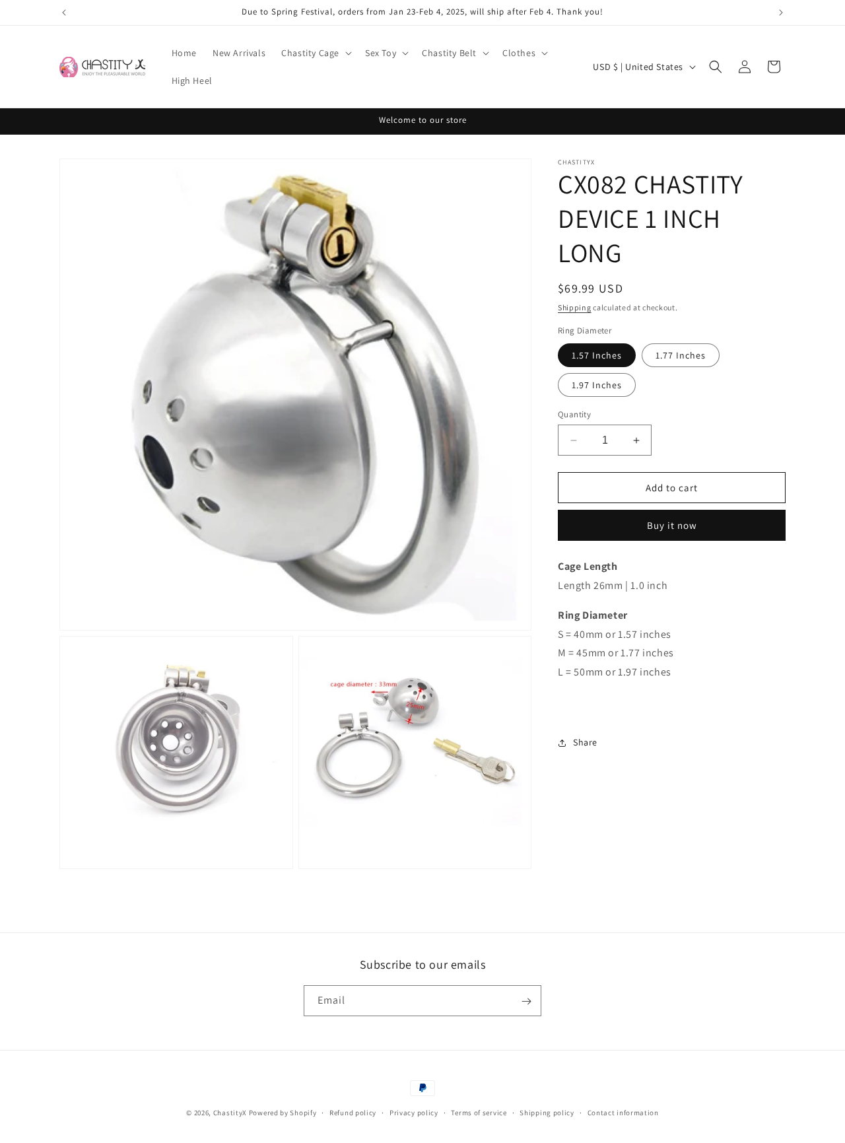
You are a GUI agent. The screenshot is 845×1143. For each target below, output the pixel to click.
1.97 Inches (597, 385)
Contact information (623, 1112)
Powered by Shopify (283, 1112)
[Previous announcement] (64, 12)
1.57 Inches (597, 355)
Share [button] (585, 742)
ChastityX (230, 1112)
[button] (315, 53)
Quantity (574, 414)
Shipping (575, 307)
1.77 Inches (681, 355)
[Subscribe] (526, 1001)
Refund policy (352, 1112)
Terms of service (478, 1112)
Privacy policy (413, 1112)
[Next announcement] (780, 12)
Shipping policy (547, 1112)
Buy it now (672, 525)
